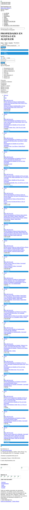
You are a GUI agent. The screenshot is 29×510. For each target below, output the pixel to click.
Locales (3, 487)
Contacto (6, 24)
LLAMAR (6, 13)
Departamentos (5, 483)
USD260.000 (8, 185)
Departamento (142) (9, 68)
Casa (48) (6, 73)
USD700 (7, 425)
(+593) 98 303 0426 (7, 450)
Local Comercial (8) (9, 69)
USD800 (7, 130)
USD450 (7, 372)
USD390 (7, 388)
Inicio (2, 43)
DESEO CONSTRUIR (9, 21)
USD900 (7, 167)
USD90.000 (7, 254)
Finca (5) (6, 72)
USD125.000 (7, 206)
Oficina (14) (7, 77)
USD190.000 (7, 111)
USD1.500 (7, 354)
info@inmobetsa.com (6, 6)
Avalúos (6, 22)
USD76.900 (7, 302)
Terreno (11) (7, 76)
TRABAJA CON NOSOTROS (11, 25)
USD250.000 (7, 222)
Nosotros (6, 14)
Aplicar (2, 62)
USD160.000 (7, 320)
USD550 (7, 286)
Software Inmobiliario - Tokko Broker (10, 501)
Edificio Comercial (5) (9, 71)
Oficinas (3, 486)
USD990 (7, 336)
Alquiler (6, 18)
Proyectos (6, 20)
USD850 (7, 149)
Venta (5, 17)
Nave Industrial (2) (8, 75)
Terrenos (3, 482)
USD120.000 (7, 238)
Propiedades (7, 16)
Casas (2, 485)
